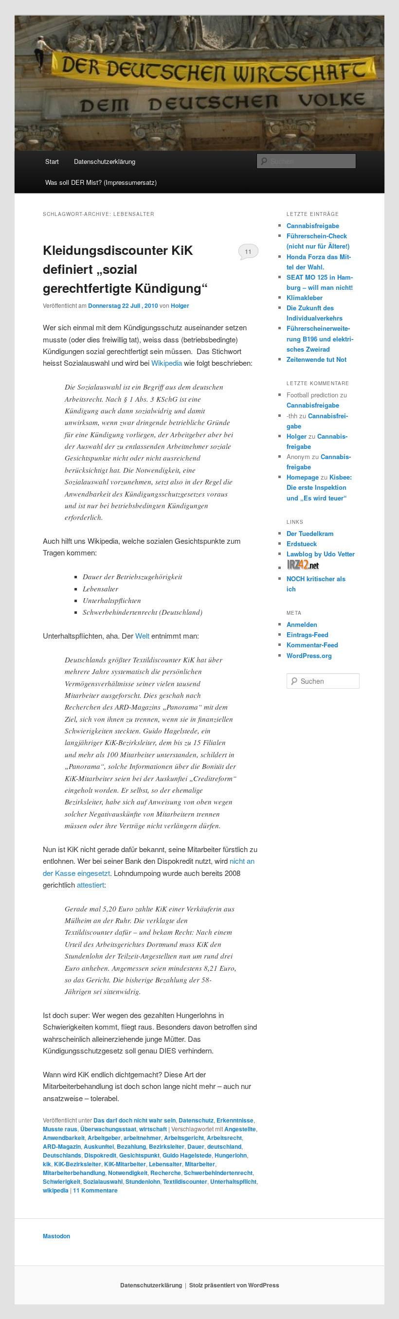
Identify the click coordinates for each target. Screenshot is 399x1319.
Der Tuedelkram (310, 533)
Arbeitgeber (104, 1137)
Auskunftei (99, 1146)
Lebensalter (165, 1163)
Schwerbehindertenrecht (218, 1172)
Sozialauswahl (103, 1181)
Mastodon (56, 1235)
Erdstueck (302, 543)
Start (52, 161)
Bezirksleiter (166, 1146)
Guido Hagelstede (187, 1155)
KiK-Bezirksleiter (77, 1163)
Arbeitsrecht (224, 1137)
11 (248, 251)
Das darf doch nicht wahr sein (134, 1120)
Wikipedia (166, 362)
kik (47, 1163)
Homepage (303, 476)
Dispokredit (100, 1155)
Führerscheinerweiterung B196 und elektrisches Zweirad (320, 338)
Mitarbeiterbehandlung (74, 1172)
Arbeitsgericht (184, 1137)
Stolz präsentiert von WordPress (234, 1285)
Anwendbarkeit (64, 1137)
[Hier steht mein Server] (303, 567)
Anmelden (302, 624)
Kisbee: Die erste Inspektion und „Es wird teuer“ (319, 487)
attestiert (90, 884)
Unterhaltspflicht (233, 1181)
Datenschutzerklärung (104, 161)
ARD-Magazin (62, 1146)
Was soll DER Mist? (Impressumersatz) (101, 182)
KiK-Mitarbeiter (125, 1163)
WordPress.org (309, 655)
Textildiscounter (185, 1181)
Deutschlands (62, 1155)
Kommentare (95, 1190)
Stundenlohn (143, 1181)
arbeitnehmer (142, 1137)
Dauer (195, 1146)
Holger (180, 305)
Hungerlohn (231, 1155)
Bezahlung (131, 1146)
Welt (142, 635)
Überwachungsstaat (108, 1128)
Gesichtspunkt (139, 1155)
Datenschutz (196, 1120)
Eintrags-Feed (307, 634)
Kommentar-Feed (312, 644)
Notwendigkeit (127, 1172)
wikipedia (56, 1190)
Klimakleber (305, 297)
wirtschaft (153, 1128)
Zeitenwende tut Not (316, 359)
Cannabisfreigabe (313, 225)
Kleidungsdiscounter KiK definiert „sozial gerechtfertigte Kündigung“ (125, 269)
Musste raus (60, 1128)
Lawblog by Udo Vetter (321, 553)
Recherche (165, 1172)
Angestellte (240, 1128)
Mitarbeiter (200, 1163)
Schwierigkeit (61, 1181)
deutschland (224, 1146)
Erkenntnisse (235, 1120)
